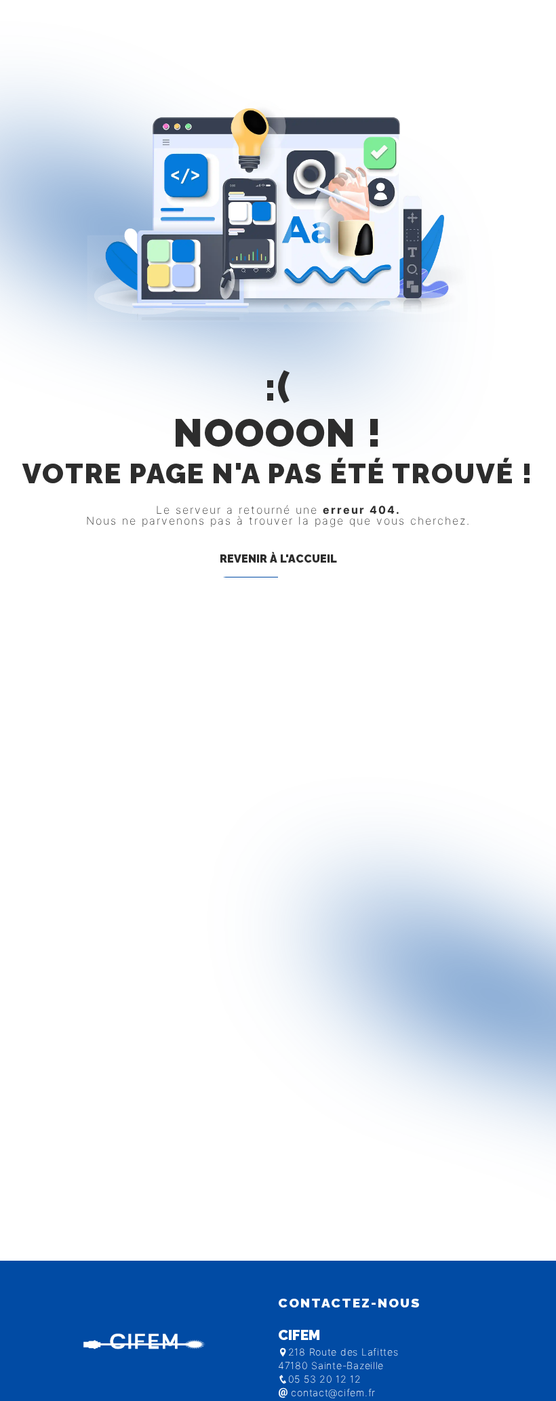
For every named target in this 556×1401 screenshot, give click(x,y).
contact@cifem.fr (332, 1392)
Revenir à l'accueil (278, 558)
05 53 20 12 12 (324, 1379)
